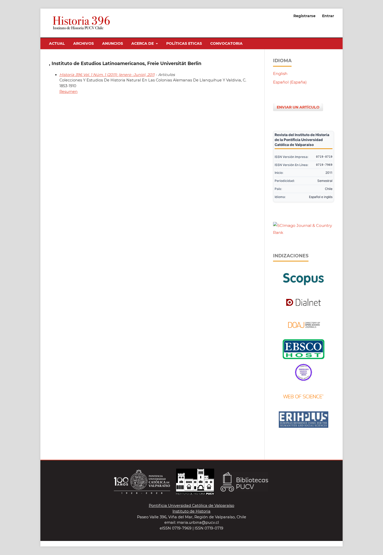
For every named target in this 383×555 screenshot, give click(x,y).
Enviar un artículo (298, 107)
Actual (57, 43)
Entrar (328, 16)
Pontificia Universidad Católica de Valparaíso (191, 505)
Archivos (83, 43)
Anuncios (112, 43)
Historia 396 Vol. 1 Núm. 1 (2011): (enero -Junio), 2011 (107, 74)
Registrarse (304, 16)
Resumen (68, 91)
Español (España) (290, 82)
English (280, 73)
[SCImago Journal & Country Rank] (303, 232)
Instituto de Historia (191, 511)
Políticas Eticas (184, 43)
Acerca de (143, 43)
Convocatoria (226, 43)
